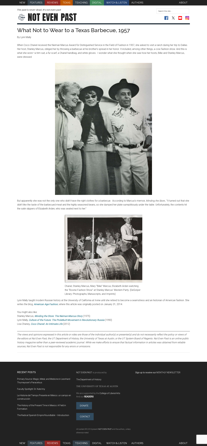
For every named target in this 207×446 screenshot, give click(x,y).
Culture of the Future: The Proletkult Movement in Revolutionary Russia (66, 320)
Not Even (52, 17)
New (22, 443)
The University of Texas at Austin (97, 386)
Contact (85, 416)
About (183, 443)
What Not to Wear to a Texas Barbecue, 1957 (73, 30)
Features (36, 443)
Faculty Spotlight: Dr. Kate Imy (31, 389)
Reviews (52, 443)
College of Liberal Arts (110, 393)
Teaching (81, 443)
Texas (66, 443)
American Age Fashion (46, 304)
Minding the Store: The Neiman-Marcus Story (59, 316)
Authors (137, 443)
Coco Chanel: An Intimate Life (46, 323)
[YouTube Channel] (180, 18)
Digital (97, 443)
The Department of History (88, 379)
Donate (84, 405)
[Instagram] (187, 18)
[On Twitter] (173, 18)
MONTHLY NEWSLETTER (168, 372)
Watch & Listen (116, 443)
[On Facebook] (166, 18)
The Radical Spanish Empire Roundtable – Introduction (43, 415)
